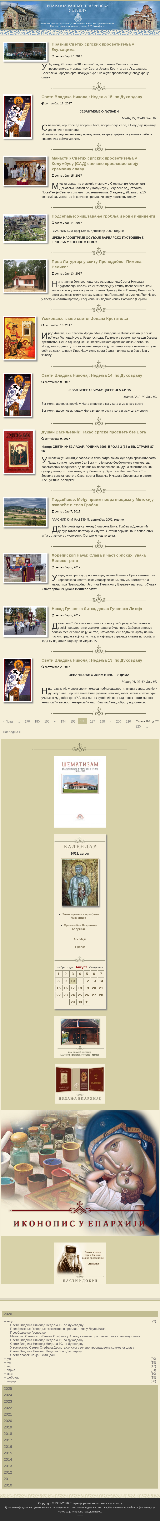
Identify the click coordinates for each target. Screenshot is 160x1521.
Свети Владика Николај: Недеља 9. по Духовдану (46, 1351)
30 (80, 1002)
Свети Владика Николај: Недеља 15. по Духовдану (91, 97)
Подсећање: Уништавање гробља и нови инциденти (103, 216)
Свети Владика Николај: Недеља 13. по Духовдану (91, 660)
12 (87, 981)
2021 (8, 1414)
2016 (8, 1446)
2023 (8, 1401)
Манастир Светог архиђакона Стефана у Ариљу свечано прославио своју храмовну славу (75, 1336)
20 (94, 988)
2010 (8, 1485)
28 (101, 995)
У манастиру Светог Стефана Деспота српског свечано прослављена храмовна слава (72, 1347)
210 (128, 721)
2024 (8, 1395)
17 (73, 988)
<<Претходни (66, 967)
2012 (8, 1472)
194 (63, 721)
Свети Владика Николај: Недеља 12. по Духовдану (47, 1325)
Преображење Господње (28, 1332)
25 (80, 995)
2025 (8, 1388)
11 (80, 981)
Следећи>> (96, 967)
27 (94, 995)
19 (87, 988)
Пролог (80, 946)
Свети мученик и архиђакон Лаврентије (81, 915)
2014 (8, 1459)
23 (66, 995)
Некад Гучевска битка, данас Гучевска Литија (97, 608)
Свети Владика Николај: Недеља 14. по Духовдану (91, 375)
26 (87, 995)
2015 (8, 1453)
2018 (8, 1434)
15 (58, 988)
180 (37, 721)
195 (72, 721)
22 (58, 995)
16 (66, 988)
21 (101, 988)
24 (73, 995)
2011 (8, 1479)
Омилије (80, 939)
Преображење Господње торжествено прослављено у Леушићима (57, 1328)
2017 (8, 1440)
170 (27, 721)
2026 (8, 1314)
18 (80, 988)
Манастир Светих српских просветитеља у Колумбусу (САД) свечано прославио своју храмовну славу (95, 163)
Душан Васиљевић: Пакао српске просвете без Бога (93, 432)
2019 (8, 1427)
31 (87, 1002)
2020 (8, 1421)
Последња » (12, 732)
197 (92, 721)
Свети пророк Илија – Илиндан (32, 1355)
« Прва (8, 721)
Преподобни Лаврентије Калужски (80, 927)
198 (102, 721)
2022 (8, 1408)
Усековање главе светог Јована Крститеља (84, 318)
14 (101, 981)
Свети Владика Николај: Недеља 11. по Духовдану (46, 1340)
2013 (8, 1466)
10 (73, 981)
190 (46, 721)
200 (118, 721)
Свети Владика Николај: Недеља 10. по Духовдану (47, 1343)
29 (73, 1002)
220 (138, 726)
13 (94, 981)
